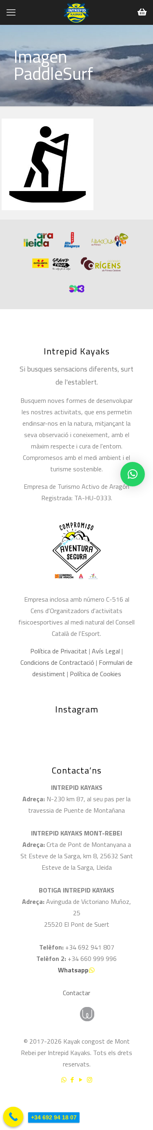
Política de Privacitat (58, 651)
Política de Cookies (95, 674)
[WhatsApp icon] (64, 1079)
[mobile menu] (11, 12)
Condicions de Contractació (57, 662)
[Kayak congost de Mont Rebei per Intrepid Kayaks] (76, 12)
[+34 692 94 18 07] (13, 1117)
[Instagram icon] (89, 1079)
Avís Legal (106, 651)
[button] (132, 474)
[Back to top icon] (136, 1101)
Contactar (76, 993)
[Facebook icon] (72, 1079)
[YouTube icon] (81, 1079)
